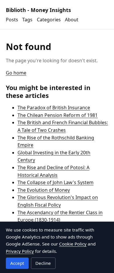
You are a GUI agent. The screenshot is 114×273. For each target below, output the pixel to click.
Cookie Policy (73, 244)
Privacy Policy (20, 251)
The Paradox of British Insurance (54, 107)
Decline (43, 263)
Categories (49, 19)
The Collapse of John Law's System (56, 182)
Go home (16, 73)
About (71, 19)
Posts (12, 19)
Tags (27, 19)
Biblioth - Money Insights (38, 9)
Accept (17, 263)
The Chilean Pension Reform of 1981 (58, 115)
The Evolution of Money (44, 190)
